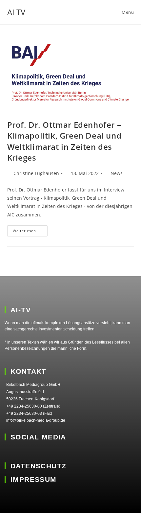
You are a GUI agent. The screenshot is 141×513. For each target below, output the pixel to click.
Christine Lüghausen (36, 173)
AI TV (16, 12)
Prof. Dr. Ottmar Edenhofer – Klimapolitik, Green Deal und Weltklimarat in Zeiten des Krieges (64, 141)
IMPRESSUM (33, 479)
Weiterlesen (30, 229)
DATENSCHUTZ (38, 466)
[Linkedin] (9, 451)
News (117, 173)
